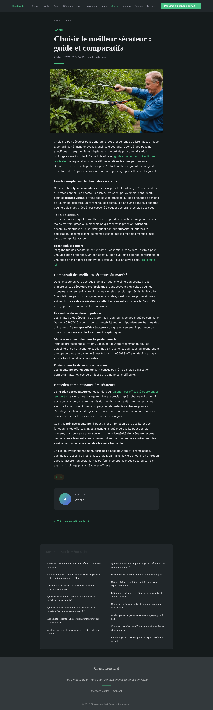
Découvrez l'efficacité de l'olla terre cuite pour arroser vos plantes (71, 587)
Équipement (91, 5)
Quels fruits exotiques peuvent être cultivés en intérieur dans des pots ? (71, 598)
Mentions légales (100, 690)
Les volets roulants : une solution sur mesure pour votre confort (73, 620)
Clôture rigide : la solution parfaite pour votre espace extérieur (134, 584)
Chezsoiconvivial (106, 668)
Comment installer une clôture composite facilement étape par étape (138, 628)
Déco (56, 5)
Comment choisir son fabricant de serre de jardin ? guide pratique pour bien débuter (73, 576)
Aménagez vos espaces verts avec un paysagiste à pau (137, 617)
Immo (104, 5)
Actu (46, 5)
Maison (126, 5)
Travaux (151, 5)
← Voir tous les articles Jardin (72, 521)
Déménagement (71, 5)
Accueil (36, 5)
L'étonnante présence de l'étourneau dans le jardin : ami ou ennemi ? (137, 595)
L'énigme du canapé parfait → (181, 5)
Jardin (114, 5)
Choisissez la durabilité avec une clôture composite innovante (74, 565)
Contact (117, 690)
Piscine (139, 5)
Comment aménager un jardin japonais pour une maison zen (136, 606)
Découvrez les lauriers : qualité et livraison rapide (137, 574)
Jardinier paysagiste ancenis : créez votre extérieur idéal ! (73, 631)
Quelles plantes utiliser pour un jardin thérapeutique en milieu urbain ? (138, 565)
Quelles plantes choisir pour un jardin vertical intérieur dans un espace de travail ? (71, 609)
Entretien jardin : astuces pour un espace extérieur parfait (137, 639)
